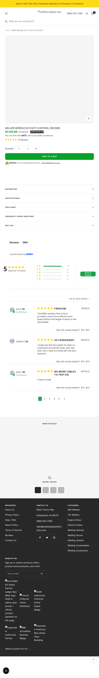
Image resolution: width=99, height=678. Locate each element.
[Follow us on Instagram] (54, 537)
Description (11, 189)
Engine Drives (74, 520)
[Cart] (92, 13)
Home (7, 30)
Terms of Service (13, 530)
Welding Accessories (78, 550)
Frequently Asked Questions (19, 216)
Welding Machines (13, 440)
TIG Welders (73, 515)
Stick (64, 437)
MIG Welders (74, 509)
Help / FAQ (10, 520)
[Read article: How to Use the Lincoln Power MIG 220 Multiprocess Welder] (31, 433)
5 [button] (59, 398)
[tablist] (49, 242)
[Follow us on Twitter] (47, 537)
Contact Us (10, 540)
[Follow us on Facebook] (40, 537)
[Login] (87, 13)
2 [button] (44, 398)
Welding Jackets (76, 540)
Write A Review (88, 274)
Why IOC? (9, 225)
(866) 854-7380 (44, 521)
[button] (53, 266)
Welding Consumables (78, 545)
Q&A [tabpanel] (25, 242)
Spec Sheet (10, 207)
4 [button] (54, 398)
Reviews (9, 535)
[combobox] (51, 21)
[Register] (41, 573)
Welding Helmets (76, 530)
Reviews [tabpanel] (14, 242)
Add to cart (49, 156)
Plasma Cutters (75, 525)
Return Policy (11, 525)
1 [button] (40, 398)
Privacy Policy (12, 515)
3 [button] (49, 398)
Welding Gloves (75, 535)
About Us (9, 509)
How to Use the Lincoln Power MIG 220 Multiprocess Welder (28, 446)
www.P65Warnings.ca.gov (50, 163)
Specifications (12, 198)
